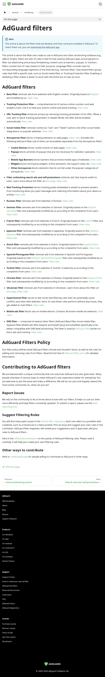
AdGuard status (8, 603)
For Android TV (8, 548)
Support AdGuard (9, 518)
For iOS (5, 552)
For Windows (7, 534)
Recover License (8, 628)
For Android (7, 543)
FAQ (4, 599)
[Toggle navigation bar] (4, 4)
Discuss (5, 514)
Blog (4, 510)
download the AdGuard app (45, 47)
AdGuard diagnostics (10, 608)
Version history (8, 561)
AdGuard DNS (82, 328)
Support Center (8, 577)
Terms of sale (7, 632)
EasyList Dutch (90, 244)
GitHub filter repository (53, 421)
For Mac (5, 539)
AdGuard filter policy (75, 353)
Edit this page (13, 466)
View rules (32, 97)
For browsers (7, 556)
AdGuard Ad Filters (9, 586)
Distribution (7, 641)
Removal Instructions (11, 590)
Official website (8, 501)
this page (50, 181)
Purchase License (9, 624)
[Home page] (4, 12)
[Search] (100, 4)
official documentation (25, 438)
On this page (10, 19)
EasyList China (94, 277)
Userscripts (6, 594)
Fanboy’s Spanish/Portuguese (46, 257)
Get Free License (8, 637)
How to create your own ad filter (15, 581)
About (4, 505)
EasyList (94, 94)
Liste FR (89, 220)
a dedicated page (19, 456)
